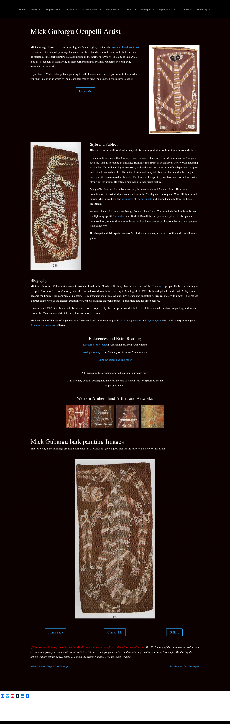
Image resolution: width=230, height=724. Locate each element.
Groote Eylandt (90, 9)
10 (99, 620)
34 (112, 625)
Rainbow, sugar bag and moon (115, 359)
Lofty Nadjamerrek (130, 320)
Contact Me (114, 645)
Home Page (55, 645)
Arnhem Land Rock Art (125, 47)
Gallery (33, 9)
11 (102, 620)
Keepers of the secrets (95, 344)
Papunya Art (165, 9)
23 (134, 620)
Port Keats (111, 9)
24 (136, 620)
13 (107, 620)
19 (123, 620)
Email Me (85, 91)
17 (118, 620)
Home (22, 9)
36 (117, 625)
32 (106, 625)
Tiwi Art (128, 9)
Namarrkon (119, 216)
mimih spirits (144, 199)
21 (128, 620)
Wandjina (146, 9)
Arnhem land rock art (43, 325)
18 (120, 620)
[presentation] (62, 417)
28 (147, 620)
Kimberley (201, 9)
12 (104, 620)
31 (104, 625)
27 (144, 620)
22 (131, 620)
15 (112, 620)
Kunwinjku (158, 286)
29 (150, 620)
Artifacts (184, 9)
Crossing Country (91, 352)
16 (115, 620)
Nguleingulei (154, 320)
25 (139, 620)
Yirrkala (69, 9)
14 (110, 620)
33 (109, 625)
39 (125, 625)
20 (126, 620)
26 (142, 620)
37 (120, 625)
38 (122, 625)
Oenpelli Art (51, 9)
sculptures (127, 199)
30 (152, 620)
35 (114, 625)
